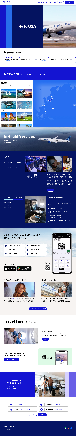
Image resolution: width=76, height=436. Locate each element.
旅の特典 (60, 2)
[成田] (51, 99)
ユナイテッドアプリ (15, 298)
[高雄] (44, 105)
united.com (6, 298)
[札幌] (51, 96)
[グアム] (52, 108)
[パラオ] (50, 109)
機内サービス (45, 2)
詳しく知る (50, 190)
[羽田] (50, 99)
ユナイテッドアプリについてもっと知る (38, 308)
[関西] (49, 100)
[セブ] (45, 111)
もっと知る (45, 339)
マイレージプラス (52, 2)
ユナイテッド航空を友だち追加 (11, 359)
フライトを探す (69, 2)
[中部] (50, 100)
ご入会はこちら (42, 414)
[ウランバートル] (39, 94)
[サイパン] (53, 108)
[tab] (3, 86)
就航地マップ (40, 2)
